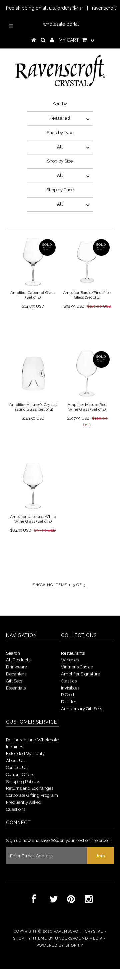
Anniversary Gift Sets (81, 708)
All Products (18, 659)
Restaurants (73, 653)
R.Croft (67, 694)
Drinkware (16, 666)
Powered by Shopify (59, 945)
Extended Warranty (25, 753)
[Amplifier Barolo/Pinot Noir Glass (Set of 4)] (87, 262)
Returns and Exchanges (29, 788)
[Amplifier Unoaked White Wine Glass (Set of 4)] (33, 486)
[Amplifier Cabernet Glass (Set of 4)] (33, 262)
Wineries (70, 659)
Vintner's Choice (77, 666)
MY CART (76, 40)
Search (13, 653)
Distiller (68, 701)
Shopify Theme (30, 938)
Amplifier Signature (80, 673)
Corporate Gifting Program (32, 795)
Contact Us (16, 767)
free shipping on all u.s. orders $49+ (44, 8)
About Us (15, 760)
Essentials (16, 687)
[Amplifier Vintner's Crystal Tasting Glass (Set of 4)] (33, 374)
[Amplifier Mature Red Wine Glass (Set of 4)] (87, 374)
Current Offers (20, 774)
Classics (69, 680)
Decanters (16, 673)
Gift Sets (14, 680)
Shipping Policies (23, 781)
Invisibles (70, 687)
